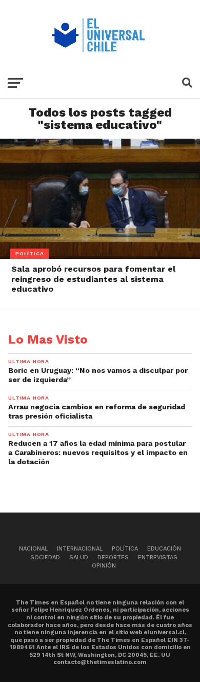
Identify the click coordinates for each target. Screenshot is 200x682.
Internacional (80, 548)
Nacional (33, 548)
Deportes (113, 557)
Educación (164, 548)
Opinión (104, 565)
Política (125, 548)
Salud (78, 557)
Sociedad (45, 557)
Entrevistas (157, 557)
